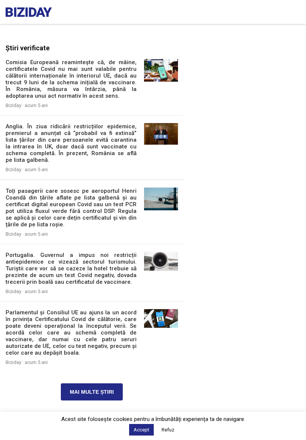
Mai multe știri (92, 392)
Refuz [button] (168, 430)
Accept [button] (141, 430)
